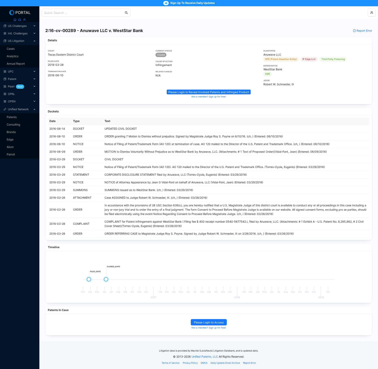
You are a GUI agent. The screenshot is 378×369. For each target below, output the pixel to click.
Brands (11, 132)
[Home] (15, 19)
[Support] (19, 19)
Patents (12, 117)
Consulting (13, 124)
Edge (10, 139)
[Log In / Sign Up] (24, 19)
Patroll (11, 154)
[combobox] (84, 12)
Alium (10, 147)
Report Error (364, 30)
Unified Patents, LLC (205, 356)
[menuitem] (19, 25)
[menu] (19, 63)
